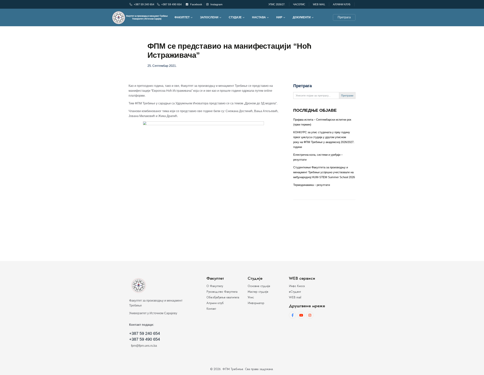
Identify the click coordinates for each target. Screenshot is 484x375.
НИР (279, 17)
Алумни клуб (342, 4)
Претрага (344, 17)
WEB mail (319, 4)
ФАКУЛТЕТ (182, 17)
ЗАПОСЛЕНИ (209, 17)
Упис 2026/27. (276, 4)
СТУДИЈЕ (235, 17)
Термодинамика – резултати (311, 184)
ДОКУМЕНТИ (302, 17)
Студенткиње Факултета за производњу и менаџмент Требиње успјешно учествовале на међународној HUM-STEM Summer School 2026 (324, 172)
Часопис (299, 4)
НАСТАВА (259, 17)
